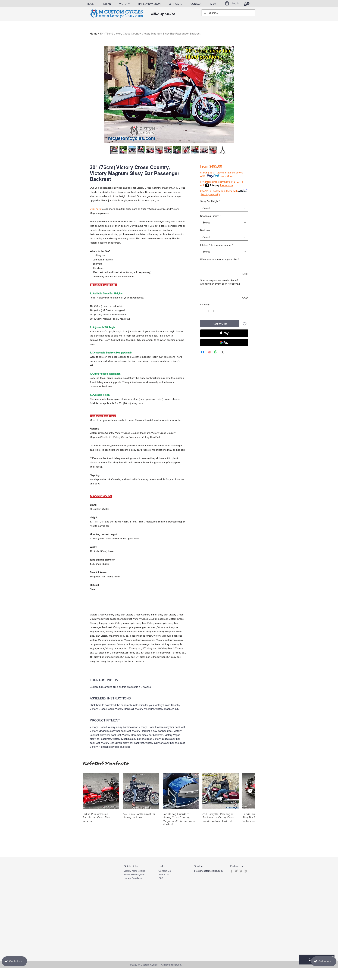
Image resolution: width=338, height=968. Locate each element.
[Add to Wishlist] (244, 323)
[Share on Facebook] (202, 352)
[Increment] (213, 311)
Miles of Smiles (163, 14)
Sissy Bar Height (210, 201)
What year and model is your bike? (220, 259)
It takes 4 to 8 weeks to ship (216, 245)
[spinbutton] (208, 311)
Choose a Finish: (210, 215)
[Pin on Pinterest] (209, 352)
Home (93, 33)
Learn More (226, 176)
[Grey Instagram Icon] (245, 871)
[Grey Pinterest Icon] (241, 871)
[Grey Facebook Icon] (231, 871)
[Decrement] (203, 311)
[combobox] (224, 208)
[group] (169, 799)
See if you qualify (210, 194)
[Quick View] (101, 791)
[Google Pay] (224, 342)
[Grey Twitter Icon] (236, 871)
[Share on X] (222, 352)
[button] (246, 4)
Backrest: (206, 230)
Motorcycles (138, 874)
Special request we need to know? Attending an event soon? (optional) (220, 282)
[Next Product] (250, 791)
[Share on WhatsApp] (216, 352)
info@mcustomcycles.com (208, 870)
